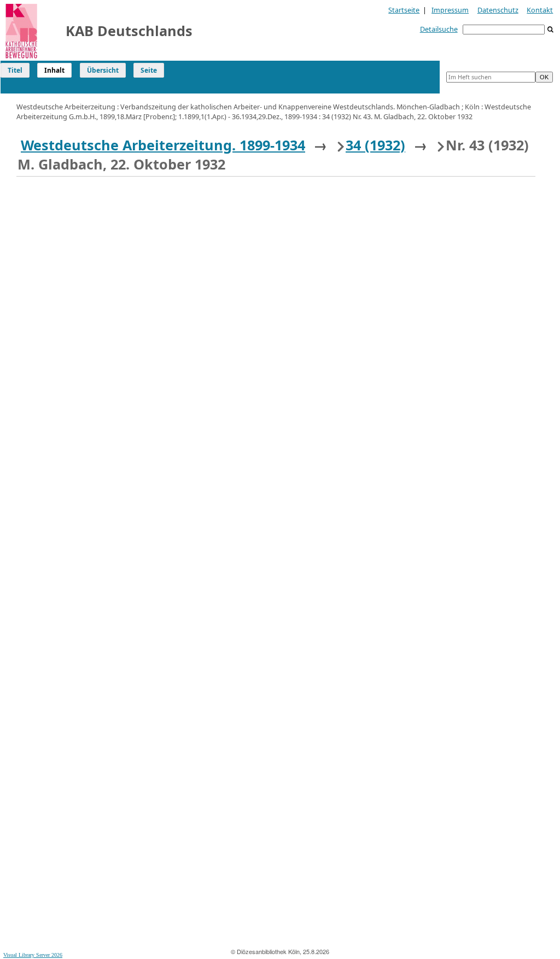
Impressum (450, 10)
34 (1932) (375, 145)
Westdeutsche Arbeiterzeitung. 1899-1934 (163, 145)
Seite (149, 70)
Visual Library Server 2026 (32, 955)
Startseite (403, 10)
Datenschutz (497, 10)
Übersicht (103, 70)
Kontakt (540, 10)
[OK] (551, 29)
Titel (15, 70)
